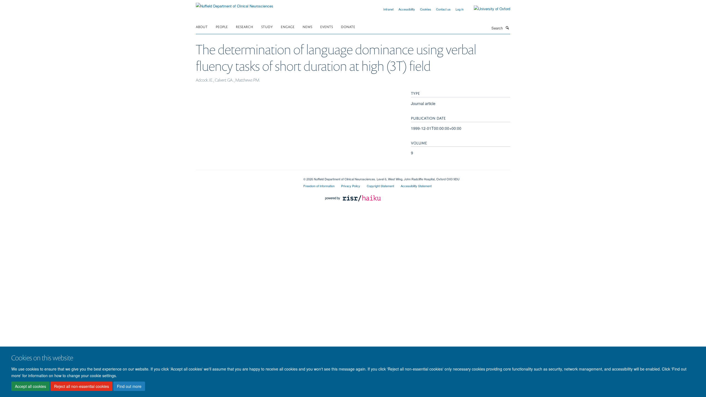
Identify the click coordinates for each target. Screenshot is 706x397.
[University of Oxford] (488, 9)
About (202, 26)
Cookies (425, 9)
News (307, 26)
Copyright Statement (380, 186)
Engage (288, 26)
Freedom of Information (319, 186)
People (222, 26)
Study (267, 26)
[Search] (507, 28)
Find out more (129, 386)
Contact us (443, 9)
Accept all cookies (30, 386)
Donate (348, 26)
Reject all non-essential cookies (81, 386)
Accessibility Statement (416, 186)
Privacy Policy (350, 186)
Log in (460, 9)
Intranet (388, 9)
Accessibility (407, 9)
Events (326, 26)
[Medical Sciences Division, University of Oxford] (245, 177)
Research (244, 26)
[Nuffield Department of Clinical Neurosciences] (234, 4)
